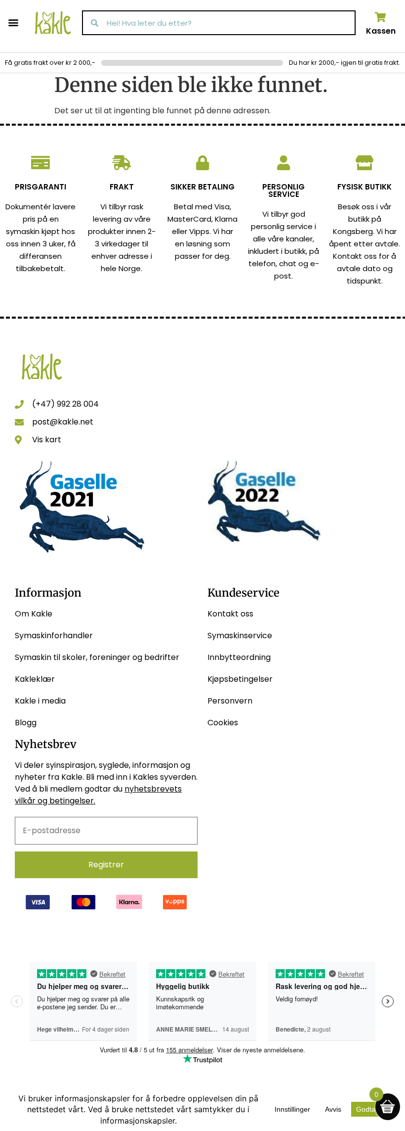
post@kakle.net (62, 421)
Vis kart (46, 439)
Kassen (381, 31)
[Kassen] (381, 17)
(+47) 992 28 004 (65, 404)
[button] (13, 22)
